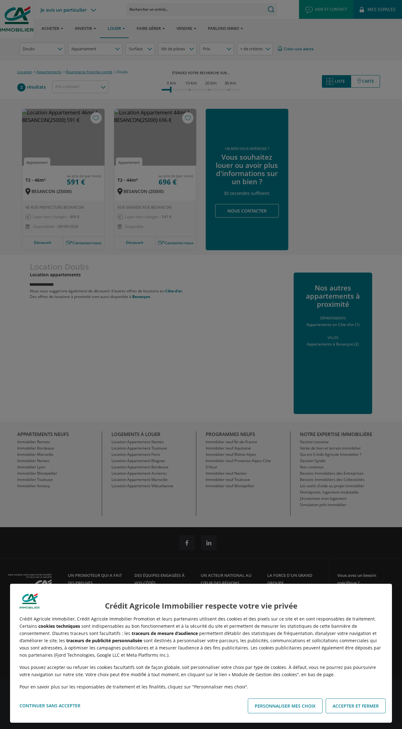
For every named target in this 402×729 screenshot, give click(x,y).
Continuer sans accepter (49, 706)
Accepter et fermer (356, 706)
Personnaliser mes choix (285, 706)
